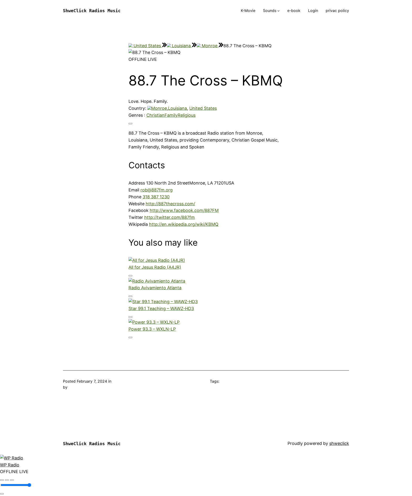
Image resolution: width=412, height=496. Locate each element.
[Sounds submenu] (278, 11)
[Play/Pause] (7, 480)
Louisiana (181, 45)
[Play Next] (12, 480)
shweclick (339, 443)
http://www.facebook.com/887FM (184, 210)
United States (147, 45)
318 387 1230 (156, 196)
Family (171, 115)
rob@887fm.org (156, 189)
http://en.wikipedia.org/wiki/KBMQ (183, 224)
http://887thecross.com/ (170, 203)
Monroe (210, 45)
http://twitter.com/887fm (169, 217)
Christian (155, 115)
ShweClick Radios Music (92, 10)
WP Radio (9, 464)
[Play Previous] (2, 480)
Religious (187, 115)
